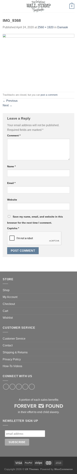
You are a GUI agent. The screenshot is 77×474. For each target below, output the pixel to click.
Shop (6, 290)
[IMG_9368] (38, 60)
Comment (13, 135)
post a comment (49, 94)
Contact (8, 345)
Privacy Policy (12, 359)
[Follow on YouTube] (32, 387)
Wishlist (8, 317)
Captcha (13, 228)
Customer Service (14, 338)
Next (7, 105)
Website (12, 199)
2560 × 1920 (46, 27)
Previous (10, 100)
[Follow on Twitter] (19, 387)
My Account (10, 296)
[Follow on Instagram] (12, 387)
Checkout (9, 303)
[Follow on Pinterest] (25, 387)
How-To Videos (12, 366)
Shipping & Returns (15, 352)
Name (11, 166)
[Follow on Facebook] (6, 387)
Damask (62, 27)
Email (11, 183)
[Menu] (5, 6)
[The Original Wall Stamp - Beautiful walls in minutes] (38, 6)
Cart (5, 310)
